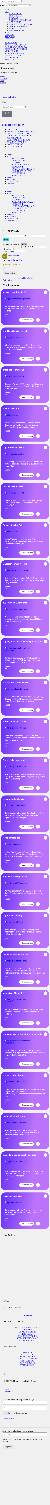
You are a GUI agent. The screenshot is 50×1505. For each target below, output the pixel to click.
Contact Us (9, 39)
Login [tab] (7, 1389)
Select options (27, 320)
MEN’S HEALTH (16, 16)
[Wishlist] (38, 320)
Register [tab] (8, 1391)
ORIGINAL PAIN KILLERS (16, 49)
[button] (0, 74)
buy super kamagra (12, 260)
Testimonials (9, 35)
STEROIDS (13, 18)
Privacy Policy (10, 37)
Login (7, 1413)
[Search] (25, 107)
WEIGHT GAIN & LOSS (19, 26)
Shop (6, 12)
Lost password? (8, 1418)
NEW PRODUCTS (16, 30)
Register (8, 1447)
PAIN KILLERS (15, 14)
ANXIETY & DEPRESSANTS (21, 24)
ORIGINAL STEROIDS (14, 55)
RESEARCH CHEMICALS (20, 20)
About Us (8, 33)
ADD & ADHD (15, 22)
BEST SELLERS (15, 28)
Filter (6, 239)
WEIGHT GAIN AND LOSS (16, 47)
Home (7, 10)
